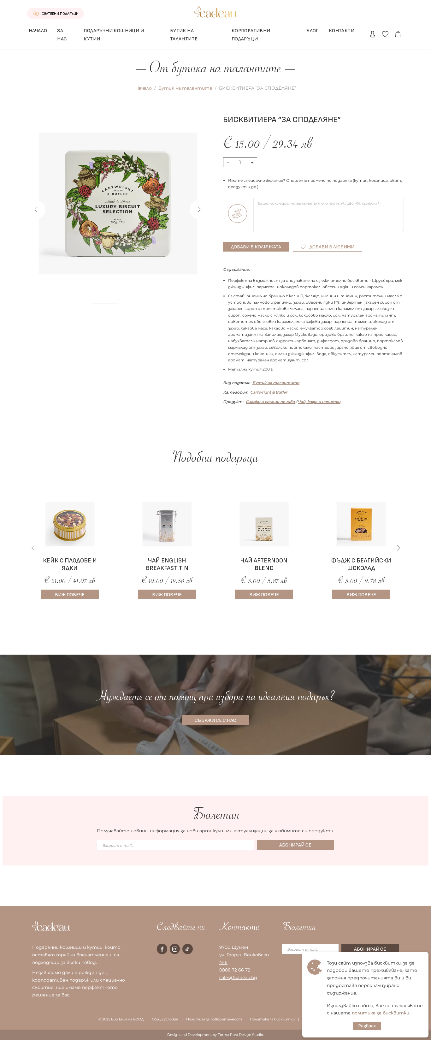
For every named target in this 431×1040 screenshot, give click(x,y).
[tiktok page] (187, 949)
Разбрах (367, 1026)
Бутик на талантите (185, 88)
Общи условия (165, 1019)
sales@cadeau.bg (238, 977)
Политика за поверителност (214, 1019)
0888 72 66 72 (234, 970)
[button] (199, 209)
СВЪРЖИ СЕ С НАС (215, 720)
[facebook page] (162, 949)
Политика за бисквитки (273, 1019)
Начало (143, 88)
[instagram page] (175, 949)
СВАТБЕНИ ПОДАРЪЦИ (60, 13)
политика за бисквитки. (381, 1013)
